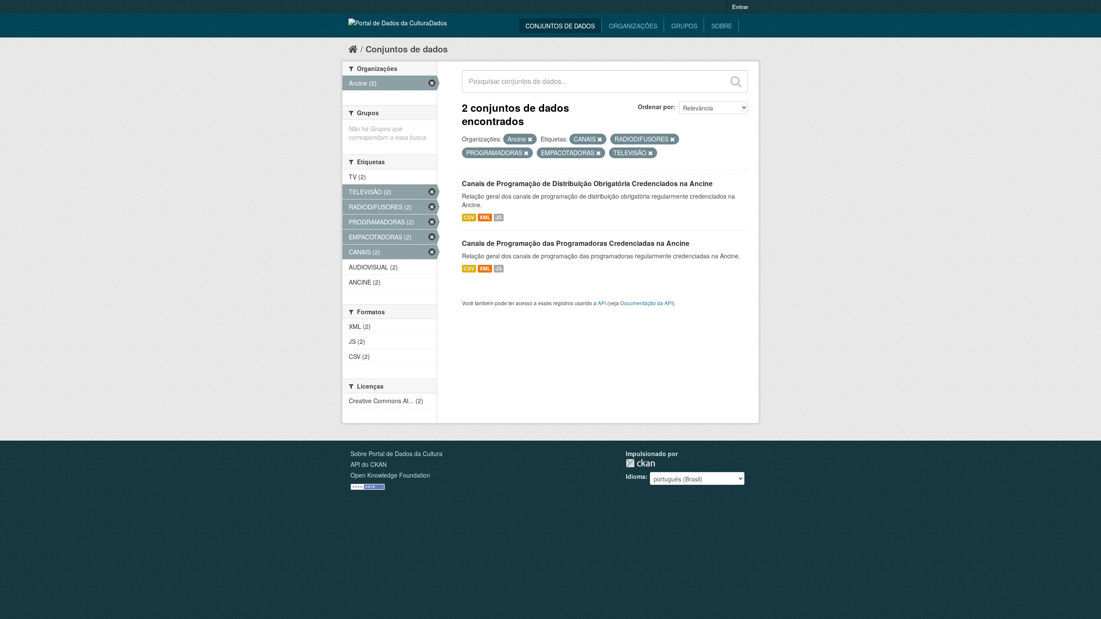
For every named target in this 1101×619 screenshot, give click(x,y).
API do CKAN (369, 464)
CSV (469, 217)
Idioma (636, 476)
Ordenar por (655, 106)
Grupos (684, 25)
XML (485, 217)
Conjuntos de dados (560, 25)
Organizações (633, 25)
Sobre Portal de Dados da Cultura (397, 453)
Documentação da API (646, 302)
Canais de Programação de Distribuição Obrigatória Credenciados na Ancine (587, 183)
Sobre (721, 25)
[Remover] (530, 139)
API (602, 302)
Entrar (740, 7)
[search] (735, 81)
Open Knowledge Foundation (390, 475)
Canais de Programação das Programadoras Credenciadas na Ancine (575, 243)
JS (498, 217)
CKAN (640, 463)
